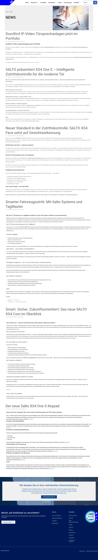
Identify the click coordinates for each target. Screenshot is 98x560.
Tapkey (70, 524)
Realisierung (55, 523)
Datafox (71, 530)
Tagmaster (71, 537)
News (27, 2)
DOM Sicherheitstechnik (73, 521)
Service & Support (56, 515)
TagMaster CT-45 (12, 227)
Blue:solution (72, 532)
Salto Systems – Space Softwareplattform (17, 301)
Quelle (8, 389)
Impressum (82, 551)
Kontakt (76, 2)
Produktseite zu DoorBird (33, 62)
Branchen (34, 2)
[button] (34, 2)
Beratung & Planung (57, 518)
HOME (7, 11)
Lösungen (54, 520)
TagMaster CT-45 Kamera (14, 299)
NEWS (11, 11)
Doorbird (71, 527)
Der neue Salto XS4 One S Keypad (32, 406)
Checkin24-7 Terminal (72, 541)
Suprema (71, 535)
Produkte (43, 2)
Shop (60, 2)
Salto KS (71, 518)
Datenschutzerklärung (91, 551)
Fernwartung (68, 2)
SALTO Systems (73, 515)
